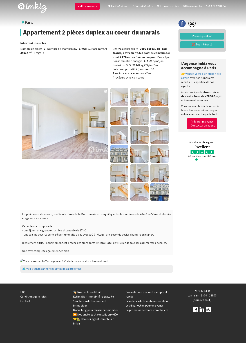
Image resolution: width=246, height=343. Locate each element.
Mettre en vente (87, 6)
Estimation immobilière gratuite (93, 297)
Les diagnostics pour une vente (145, 306)
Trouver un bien (169, 6)
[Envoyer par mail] (192, 23)
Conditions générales (33, 297)
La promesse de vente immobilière (147, 310)
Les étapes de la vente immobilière (147, 301)
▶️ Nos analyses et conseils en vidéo (95, 315)
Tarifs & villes (118, 6)
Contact (25, 301)
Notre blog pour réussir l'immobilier (95, 310)
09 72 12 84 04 (217, 6)
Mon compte (194, 6)
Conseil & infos (143, 6)
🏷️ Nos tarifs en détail (87, 292)
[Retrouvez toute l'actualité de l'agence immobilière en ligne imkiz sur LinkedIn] (202, 311)
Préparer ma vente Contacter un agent (202, 123)
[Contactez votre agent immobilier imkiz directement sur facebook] (195, 311)
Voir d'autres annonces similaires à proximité (54, 269)
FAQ (22, 292)
